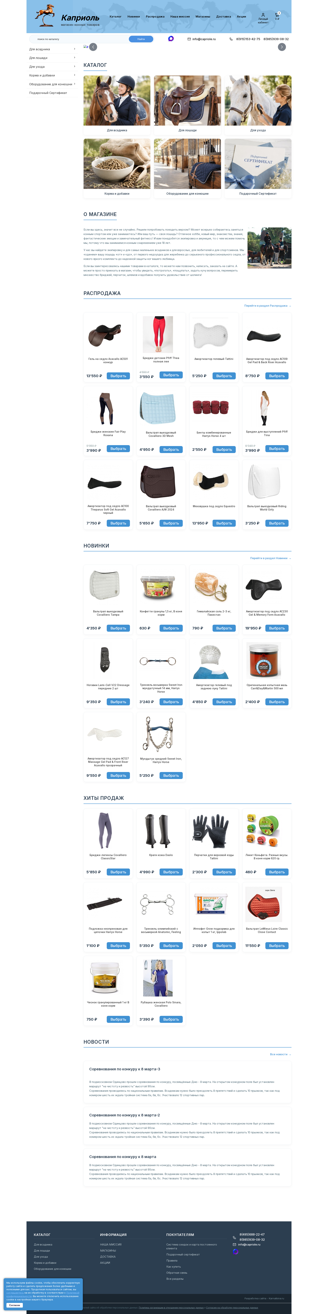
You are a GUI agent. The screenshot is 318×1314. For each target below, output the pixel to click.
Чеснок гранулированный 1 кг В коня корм (108, 1004)
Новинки (134, 16)
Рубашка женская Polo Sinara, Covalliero (161, 1004)
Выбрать (118, 376)
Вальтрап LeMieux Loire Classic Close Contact (267, 930)
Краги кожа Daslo (161, 855)
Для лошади (38, 58)
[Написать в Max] (171, 39)
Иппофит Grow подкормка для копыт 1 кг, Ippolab (214, 930)
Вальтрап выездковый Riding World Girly (266, 508)
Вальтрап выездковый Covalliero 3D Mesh (161, 434)
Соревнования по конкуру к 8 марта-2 (124, 1115)
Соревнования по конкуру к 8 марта (122, 1157)
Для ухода (37, 67)
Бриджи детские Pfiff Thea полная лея (161, 359)
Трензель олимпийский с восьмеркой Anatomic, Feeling (161, 930)
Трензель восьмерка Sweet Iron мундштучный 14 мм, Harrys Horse (161, 688)
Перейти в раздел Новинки (268, 558)
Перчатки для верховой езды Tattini (214, 856)
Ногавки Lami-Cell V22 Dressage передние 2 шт (108, 686)
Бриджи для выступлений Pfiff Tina (267, 433)
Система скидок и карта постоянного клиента (191, 1246)
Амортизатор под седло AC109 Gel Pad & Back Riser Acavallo (266, 360)
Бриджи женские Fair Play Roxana (108, 433)
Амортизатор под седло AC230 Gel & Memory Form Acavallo (267, 613)
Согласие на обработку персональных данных (232, 1307)
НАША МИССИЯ (180, 16)
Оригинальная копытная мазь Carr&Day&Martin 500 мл (267, 686)
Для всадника (39, 49)
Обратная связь (176, 1272)
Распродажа (155, 16)
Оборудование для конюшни (50, 84)
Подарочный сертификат (183, 1254)
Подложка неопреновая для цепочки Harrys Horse (108, 930)
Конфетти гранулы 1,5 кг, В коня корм (161, 613)
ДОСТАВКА (223, 16)
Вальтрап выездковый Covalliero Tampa (108, 613)
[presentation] (93, 47)
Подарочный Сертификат (48, 93)
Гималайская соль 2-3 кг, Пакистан (214, 613)
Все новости (278, 1054)
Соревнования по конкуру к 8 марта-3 (124, 1069)
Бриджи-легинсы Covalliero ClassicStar (108, 856)
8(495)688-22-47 (252, 1234)
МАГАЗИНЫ (203, 16)
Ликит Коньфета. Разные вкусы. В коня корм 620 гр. (266, 856)
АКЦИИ (241, 16)
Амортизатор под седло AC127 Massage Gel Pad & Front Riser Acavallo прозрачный (108, 762)
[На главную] (46, 16)
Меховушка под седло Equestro (214, 506)
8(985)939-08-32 (276, 39)
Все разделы (174, 1278)
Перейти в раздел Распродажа (265, 305)
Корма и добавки (42, 75)
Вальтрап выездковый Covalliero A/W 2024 (161, 508)
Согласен (14, 1305)
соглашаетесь (15, 1292)
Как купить (173, 1266)
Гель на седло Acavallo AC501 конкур (108, 360)
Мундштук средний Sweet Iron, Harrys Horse (161, 760)
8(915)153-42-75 (248, 39)
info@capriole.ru (204, 39)
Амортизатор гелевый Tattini (214, 358)
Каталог (116, 16)
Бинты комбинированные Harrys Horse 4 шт (214, 434)
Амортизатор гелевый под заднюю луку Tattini (214, 686)
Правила (171, 1260)
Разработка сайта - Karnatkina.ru (264, 1298)
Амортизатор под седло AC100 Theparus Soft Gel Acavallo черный (108, 509)
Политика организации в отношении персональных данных (171, 1307)
